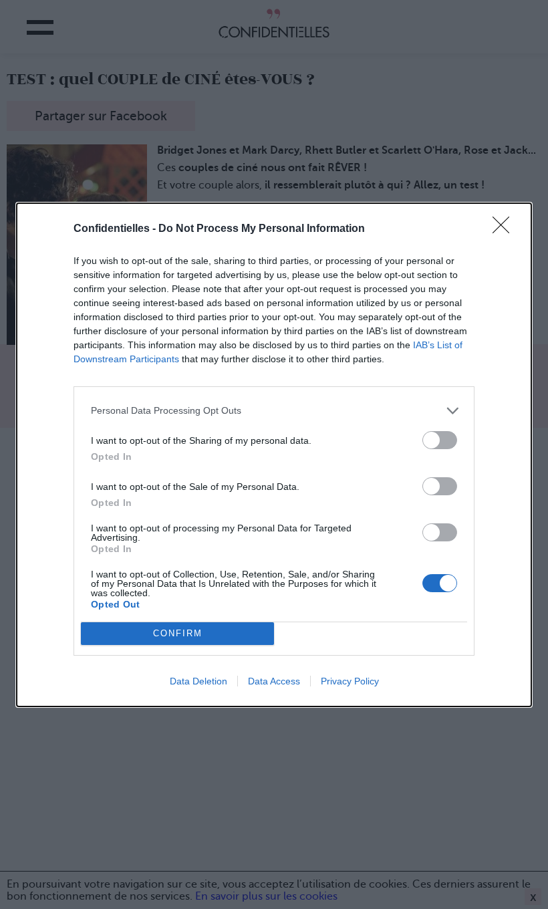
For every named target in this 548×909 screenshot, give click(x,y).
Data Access (274, 681)
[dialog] (274, 454)
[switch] (439, 440)
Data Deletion (198, 681)
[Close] (505, 229)
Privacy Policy (350, 681)
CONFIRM (177, 633)
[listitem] (274, 411)
